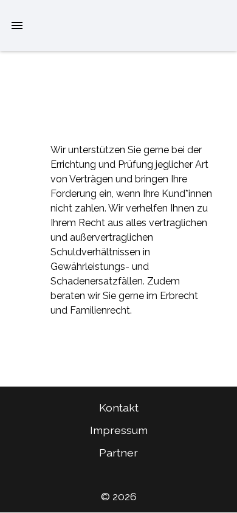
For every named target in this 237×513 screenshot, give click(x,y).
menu (17, 25)
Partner (118, 452)
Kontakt (119, 407)
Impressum (119, 430)
